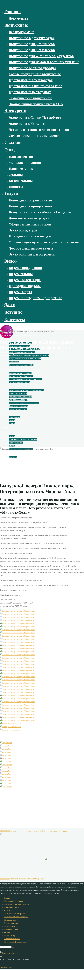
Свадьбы (7, 910)
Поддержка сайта (6, 967)
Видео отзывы (9, 926)
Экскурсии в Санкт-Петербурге (16, 917)
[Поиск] (13, 947)
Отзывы (7, 932)
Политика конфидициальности (16, 942)
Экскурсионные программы (14, 913)
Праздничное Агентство (13, 901)
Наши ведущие (10, 920)
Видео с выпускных (11, 923)
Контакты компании (12, 939)
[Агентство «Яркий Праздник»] (6, 337)
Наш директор (9, 935)
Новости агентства (11, 929)
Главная (7, 898)
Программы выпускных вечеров (16, 904)
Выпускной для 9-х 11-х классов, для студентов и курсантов (23, 352)
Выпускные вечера (11, 907)
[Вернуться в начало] (1, 956)
